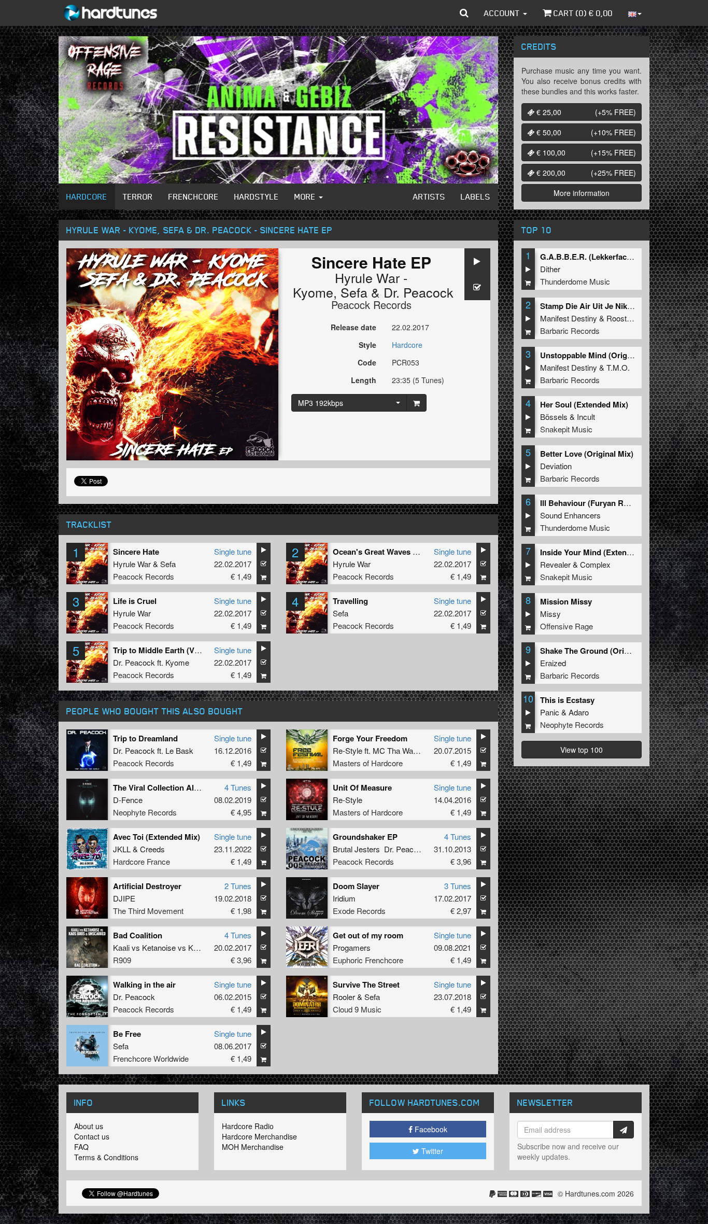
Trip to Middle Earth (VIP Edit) (167, 650)
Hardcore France (141, 861)
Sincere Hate (136, 551)
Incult (586, 416)
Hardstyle (256, 196)
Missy (550, 613)
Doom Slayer (356, 886)
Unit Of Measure (362, 787)
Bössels (554, 416)
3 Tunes (457, 885)
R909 (122, 959)
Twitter (431, 1151)
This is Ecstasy (567, 700)
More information (582, 193)
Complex (595, 564)
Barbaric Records (570, 330)
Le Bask (179, 750)
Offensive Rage (566, 626)
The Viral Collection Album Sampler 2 (180, 787)
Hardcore (86, 196)
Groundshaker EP (365, 836)
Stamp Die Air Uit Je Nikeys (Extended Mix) (618, 306)
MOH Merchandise (253, 1147)
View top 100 (581, 749)
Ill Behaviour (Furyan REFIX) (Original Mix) (617, 503)
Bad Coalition (137, 935)
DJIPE (124, 898)
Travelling (350, 601)
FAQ (81, 1147)
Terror (138, 196)
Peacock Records (371, 304)
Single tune (232, 551)
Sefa (354, 292)
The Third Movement (148, 910)
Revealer (555, 564)
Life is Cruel (135, 601)
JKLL (122, 848)
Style (367, 345)
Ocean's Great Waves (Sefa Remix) (396, 551)
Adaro (579, 712)
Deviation (556, 465)
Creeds (152, 848)
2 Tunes (237, 885)
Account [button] (503, 13)
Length (363, 380)
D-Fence (128, 799)
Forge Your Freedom (370, 738)
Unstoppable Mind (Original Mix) (599, 355)
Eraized (553, 662)
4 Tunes (237, 787)
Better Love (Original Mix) (586, 453)
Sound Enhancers (570, 515)
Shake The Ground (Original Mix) (599, 650)
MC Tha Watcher (401, 750)
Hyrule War (132, 563)
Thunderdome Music (575, 281)
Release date (353, 327)
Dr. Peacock (419, 292)
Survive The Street (366, 984)
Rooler (344, 996)
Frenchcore (193, 196)
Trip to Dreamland (145, 738)
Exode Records (359, 910)
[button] (464, 13)
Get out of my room (368, 935)
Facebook (430, 1129)
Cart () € (582, 13)
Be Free (127, 1033)
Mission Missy (566, 601)
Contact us (91, 1136)
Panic (549, 712)
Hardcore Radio (248, 1126)
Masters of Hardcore (368, 762)
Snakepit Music (566, 429)
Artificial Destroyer (147, 886)
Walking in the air (144, 984)
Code (367, 362)
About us (88, 1126)
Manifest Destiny (568, 318)
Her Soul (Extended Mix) (584, 404)
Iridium (344, 898)
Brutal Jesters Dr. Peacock (379, 848)
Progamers (352, 947)
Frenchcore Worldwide (151, 1058)
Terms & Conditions (106, 1157)
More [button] (306, 196)
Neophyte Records (145, 812)
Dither (550, 268)
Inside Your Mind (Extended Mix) (599, 552)
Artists (429, 196)
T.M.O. (618, 367)
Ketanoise (159, 947)
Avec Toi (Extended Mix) (156, 836)
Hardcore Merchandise (259, 1136)
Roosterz (622, 318)
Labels (475, 196)
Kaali (121, 947)
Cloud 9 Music (357, 1009)
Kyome (177, 662)
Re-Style (347, 750)
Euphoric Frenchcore (368, 959)
